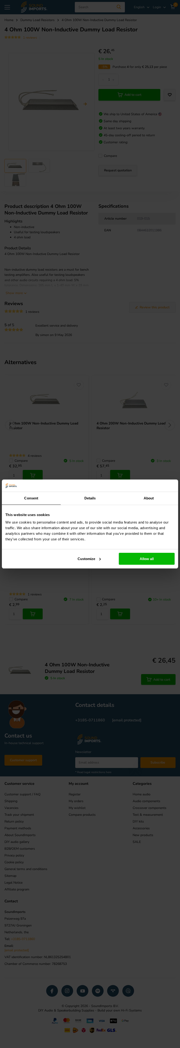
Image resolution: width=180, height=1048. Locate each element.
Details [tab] (90, 498)
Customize (86, 559)
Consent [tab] (31, 498)
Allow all (147, 559)
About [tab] (149, 498)
